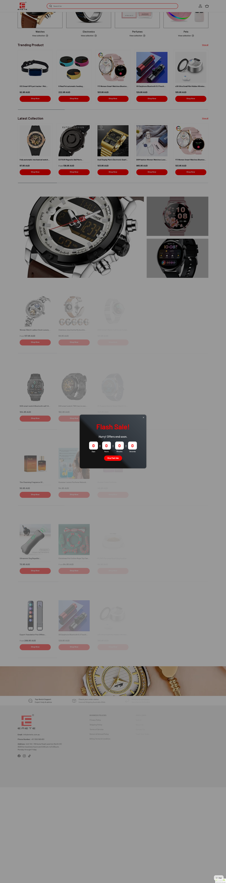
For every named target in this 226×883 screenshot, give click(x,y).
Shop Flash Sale (113, 458)
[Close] (143, 417)
